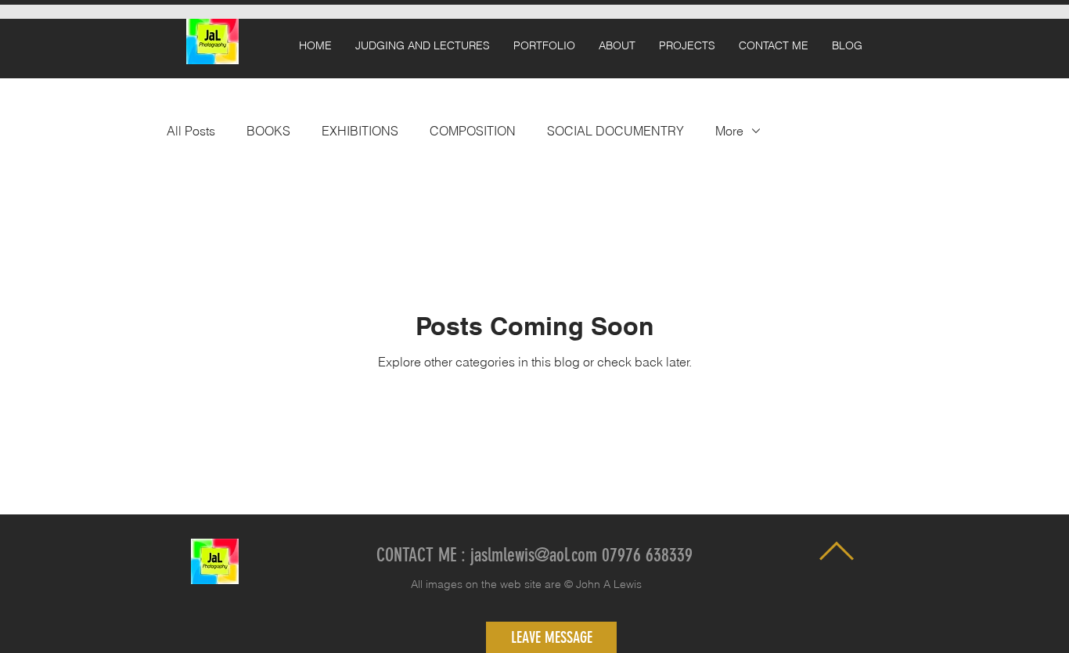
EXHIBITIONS (360, 131)
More (729, 131)
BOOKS (268, 131)
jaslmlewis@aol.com (533, 555)
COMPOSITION (473, 131)
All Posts (191, 131)
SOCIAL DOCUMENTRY (615, 131)
